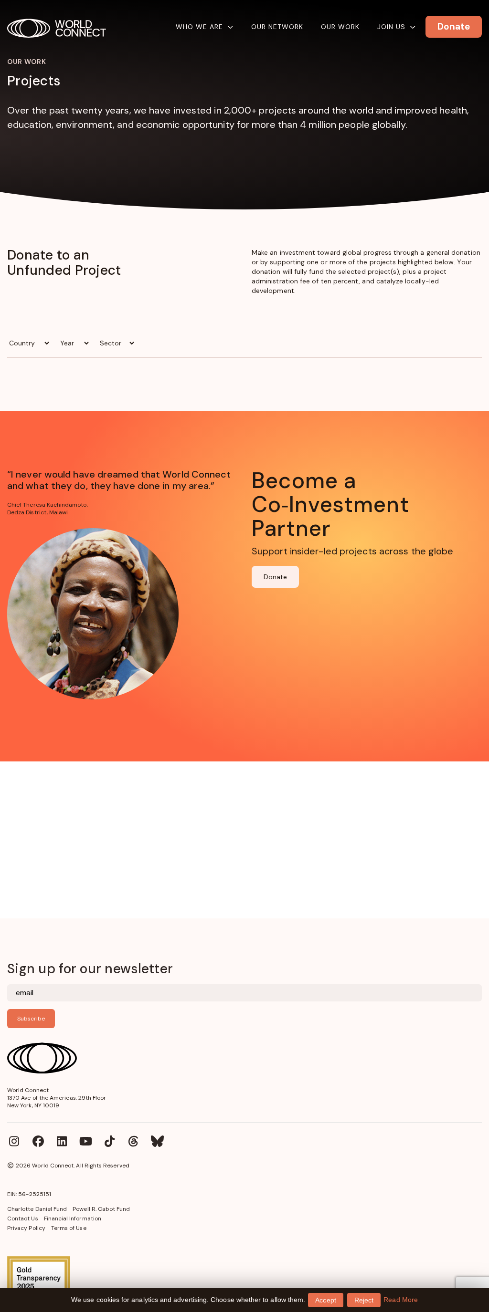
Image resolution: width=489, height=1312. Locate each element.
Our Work (340, 26)
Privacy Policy (26, 1228)
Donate (275, 577)
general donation (453, 252)
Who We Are (199, 26)
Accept (325, 1300)
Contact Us (22, 1218)
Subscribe (31, 1018)
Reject (363, 1300)
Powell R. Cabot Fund (101, 1209)
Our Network (277, 26)
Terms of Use (68, 1228)
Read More (400, 1299)
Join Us (391, 26)
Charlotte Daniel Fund (37, 1209)
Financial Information (72, 1218)
